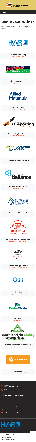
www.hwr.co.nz (8, 410)
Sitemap (3, 437)
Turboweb (12, 439)
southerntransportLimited (11, 407)
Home (3, 19)
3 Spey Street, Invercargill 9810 (13, 395)
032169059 (7, 391)
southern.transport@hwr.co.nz (14, 413)
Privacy (9, 437)
